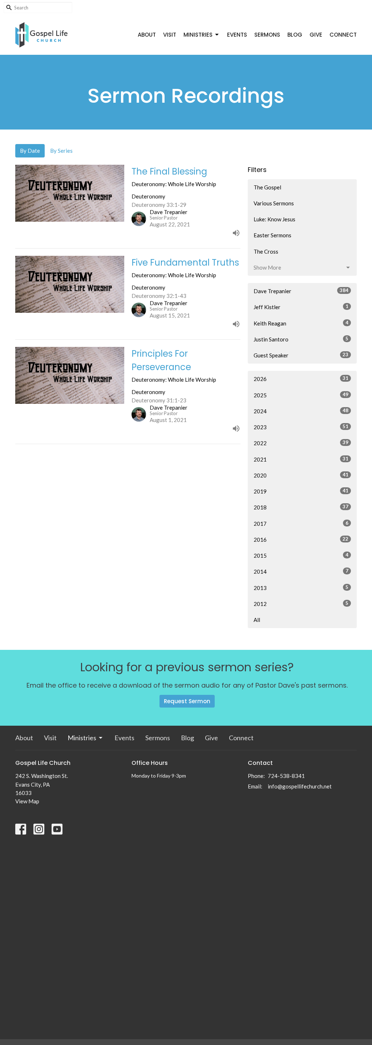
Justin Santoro (301, 339)
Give (316, 34)
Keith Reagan (301, 323)
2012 (301, 603)
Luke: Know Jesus (274, 219)
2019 (301, 491)
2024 (301, 410)
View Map (27, 801)
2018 (301, 507)
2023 (301, 426)
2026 (301, 378)
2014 (301, 571)
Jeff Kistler (301, 306)
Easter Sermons (272, 235)
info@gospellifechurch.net (300, 786)
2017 (301, 523)
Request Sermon (187, 701)
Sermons (267, 34)
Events (237, 34)
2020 (301, 475)
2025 (301, 395)
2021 (301, 459)
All (257, 619)
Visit (169, 34)
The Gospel (267, 187)
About (147, 34)
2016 (301, 539)
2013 (301, 587)
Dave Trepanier (301, 290)
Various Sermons (274, 203)
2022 (301, 442)
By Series (61, 150)
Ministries (198, 34)
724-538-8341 (286, 776)
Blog (294, 34)
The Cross (266, 251)
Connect (343, 34)
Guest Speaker (301, 355)
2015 (301, 555)
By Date (30, 150)
